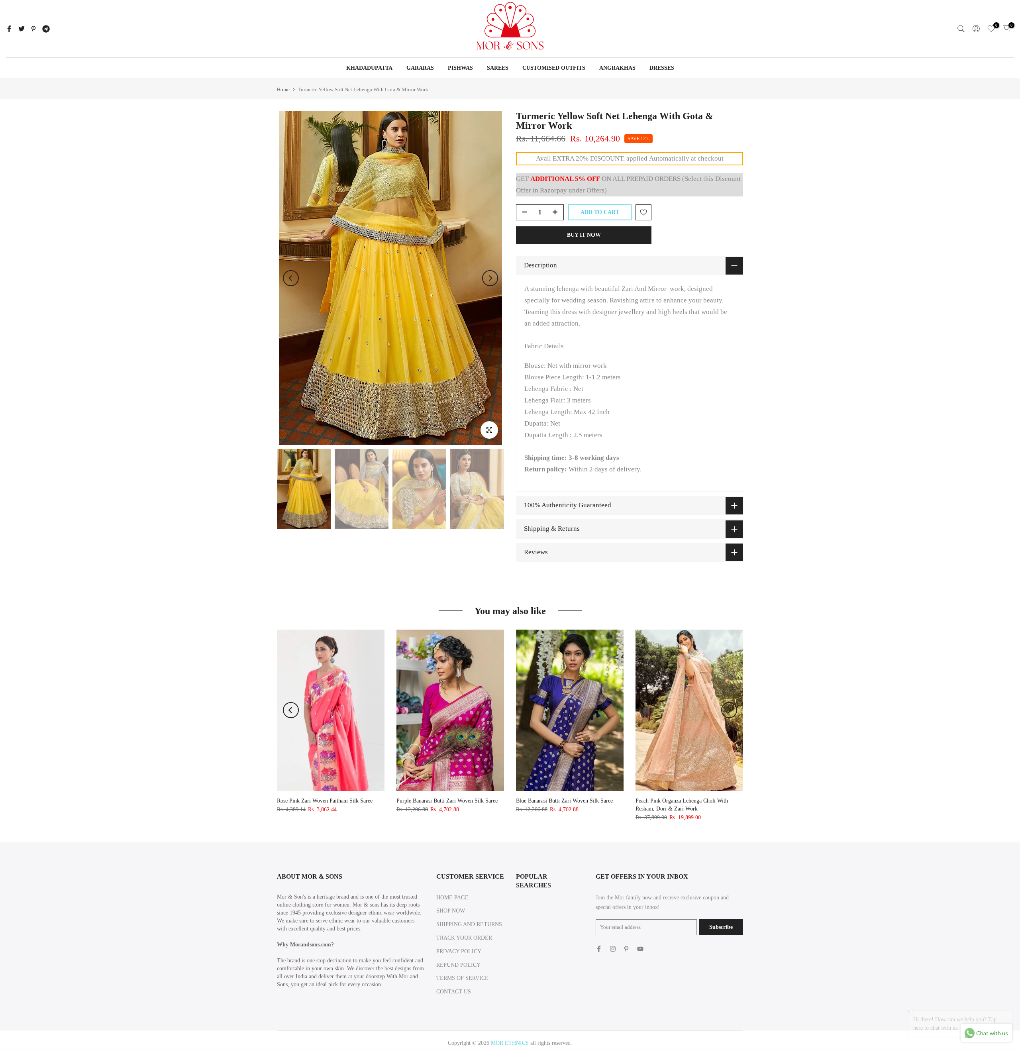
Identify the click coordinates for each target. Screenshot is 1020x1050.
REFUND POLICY (458, 965)
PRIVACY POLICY (458, 951)
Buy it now (584, 235)
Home (283, 89)
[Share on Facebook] (9, 28)
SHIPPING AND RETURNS (469, 924)
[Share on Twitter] (21, 28)
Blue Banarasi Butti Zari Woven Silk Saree (564, 801)
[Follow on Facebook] (599, 949)
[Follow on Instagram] (613, 949)
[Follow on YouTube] (640, 949)
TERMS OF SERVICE (462, 978)
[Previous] (291, 278)
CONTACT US (453, 992)
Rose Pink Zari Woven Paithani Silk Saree (325, 801)
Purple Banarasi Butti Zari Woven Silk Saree (447, 801)
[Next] (490, 278)
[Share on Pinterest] (33, 28)
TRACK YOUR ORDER (464, 938)
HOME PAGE (452, 898)
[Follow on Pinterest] (626, 949)
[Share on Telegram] (46, 28)
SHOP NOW (450, 911)
